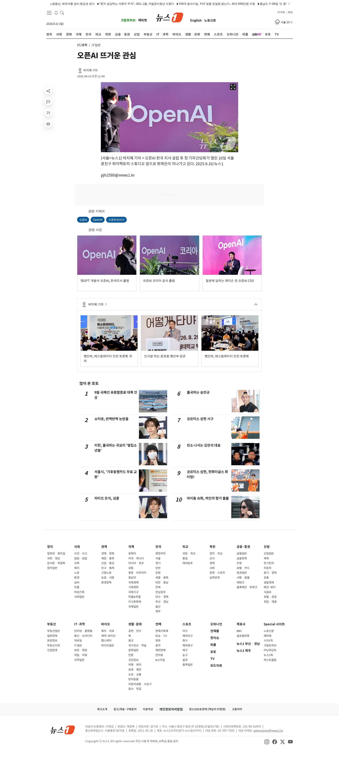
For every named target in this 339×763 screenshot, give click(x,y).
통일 (185, 558)
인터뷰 (159, 655)
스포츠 (186, 624)
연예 (158, 624)
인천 (157, 568)
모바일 (78, 640)
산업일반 (269, 553)
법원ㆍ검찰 (80, 558)
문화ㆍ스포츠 (217, 573)
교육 (76, 563)
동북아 (132, 553)
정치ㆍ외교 (216, 553)
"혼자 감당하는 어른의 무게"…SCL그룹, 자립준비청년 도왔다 (121, 3)
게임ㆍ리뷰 (80, 655)
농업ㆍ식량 (107, 577)
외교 (185, 547)
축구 (185, 640)
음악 (157, 645)
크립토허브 (128, 20)
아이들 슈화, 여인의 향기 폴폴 (208, 498)
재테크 (240, 582)
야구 (185, 631)
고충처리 (237, 709)
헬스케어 (106, 640)
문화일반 (133, 650)
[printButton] (48, 124)
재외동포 (187, 563)
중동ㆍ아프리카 (137, 573)
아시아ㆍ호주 (136, 563)
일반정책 (52, 636)
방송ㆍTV (161, 636)
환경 (76, 577)
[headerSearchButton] (62, 12)
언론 (130, 655)
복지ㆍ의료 (107, 631)
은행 (239, 563)
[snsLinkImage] (266, 742)
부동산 (51, 624)
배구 (185, 650)
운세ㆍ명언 (134, 669)
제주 (157, 611)
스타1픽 (268, 640)
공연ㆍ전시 (134, 631)
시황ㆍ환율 (243, 577)
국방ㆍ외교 (188, 553)
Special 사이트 (274, 624)
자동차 (267, 568)
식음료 (267, 592)
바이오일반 (107, 645)
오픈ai (83, 219)
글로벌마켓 (243, 636)
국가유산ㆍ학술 (137, 645)
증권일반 (242, 573)
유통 (266, 577)
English (196, 20)
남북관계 (215, 577)
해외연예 (160, 650)
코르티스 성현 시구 (200, 419)
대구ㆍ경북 (161, 597)
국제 (131, 547)
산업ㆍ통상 (107, 563)
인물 (76, 587)
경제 (104, 547)
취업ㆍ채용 (270, 602)
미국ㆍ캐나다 (136, 558)
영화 (157, 640)
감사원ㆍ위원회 (56, 563)
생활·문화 (135, 624)
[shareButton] (48, 91)
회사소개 (102, 709)
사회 (77, 547)
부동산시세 (53, 645)
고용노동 (106, 573)
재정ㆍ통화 (107, 558)
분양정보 (52, 640)
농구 (185, 655)
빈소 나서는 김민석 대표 (204, 445)
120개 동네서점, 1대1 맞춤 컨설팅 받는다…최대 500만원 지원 (201, 3)
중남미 (132, 577)
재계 (266, 558)
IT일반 (78, 645)
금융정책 (242, 558)
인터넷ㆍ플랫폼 (83, 631)
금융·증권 (243, 547)
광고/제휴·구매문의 (125, 709)
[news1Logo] (62, 730)
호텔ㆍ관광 (270, 597)
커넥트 (281, 12)
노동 (76, 573)
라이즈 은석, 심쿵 (106, 498)
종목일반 (187, 664)
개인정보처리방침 (171, 709)
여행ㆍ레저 (134, 664)
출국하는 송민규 (198, 392)
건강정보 (133, 660)
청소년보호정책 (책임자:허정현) (207, 709)
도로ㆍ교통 (134, 674)
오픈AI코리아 (116, 219)
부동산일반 (53, 631)
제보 (290, 12)
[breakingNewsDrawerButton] (56, 12)
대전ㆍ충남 (161, 582)
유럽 (130, 568)
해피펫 (142, 20)
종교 (130, 640)
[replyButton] (48, 102)
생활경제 (269, 582)
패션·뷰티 (269, 587)
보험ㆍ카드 (243, 568)
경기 (157, 563)
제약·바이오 (108, 636)
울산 (157, 606)
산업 (267, 547)
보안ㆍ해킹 (80, 650)
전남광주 (160, 592)
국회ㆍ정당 (53, 558)
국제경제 (133, 582)
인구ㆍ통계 (107, 568)
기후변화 (133, 587)
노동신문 (210, 20)
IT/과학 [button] (82, 45)
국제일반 (133, 606)
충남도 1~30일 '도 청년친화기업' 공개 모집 (270, 3)
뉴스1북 (268, 655)
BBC (239, 631)
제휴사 (241, 624)
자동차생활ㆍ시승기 (139, 684)
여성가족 (79, 592)
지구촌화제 (134, 602)
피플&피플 (134, 597)
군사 (212, 558)
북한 (212, 547)
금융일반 (242, 553)
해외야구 (187, 636)
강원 (157, 573)
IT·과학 (79, 624)
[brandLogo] (169, 17)
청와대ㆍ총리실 (56, 553)
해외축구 (187, 645)
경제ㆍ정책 (107, 553)
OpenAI (97, 219)
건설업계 (52, 650)
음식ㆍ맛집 (134, 689)
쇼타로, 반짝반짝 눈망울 (111, 419)
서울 (157, 558)
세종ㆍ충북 (161, 577)
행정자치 (160, 553)
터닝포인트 (270, 650)
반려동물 (133, 679)
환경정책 (106, 582)
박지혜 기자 (90, 70)
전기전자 (269, 563)
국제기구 (133, 592)
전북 (157, 587)
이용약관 (148, 709)
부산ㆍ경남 (161, 602)
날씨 (76, 582)
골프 (185, 660)
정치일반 (52, 568)
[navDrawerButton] (49, 13)
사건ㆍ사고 (80, 553)
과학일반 (79, 660)
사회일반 (79, 597)
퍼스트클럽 (270, 660)
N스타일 (160, 660)
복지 (76, 568)
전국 (158, 547)
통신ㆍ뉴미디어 (83, 636)
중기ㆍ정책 (270, 573)
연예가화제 (161, 631)
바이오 (105, 624)
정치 (50, 547)
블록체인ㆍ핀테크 (247, 587)
